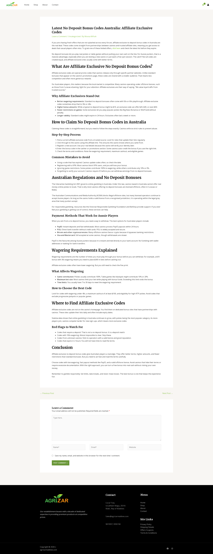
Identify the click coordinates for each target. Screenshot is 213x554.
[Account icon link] (208, 5)
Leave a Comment (59, 36)
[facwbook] (168, 548)
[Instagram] (172, 548)
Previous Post (47, 393)
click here (116, 48)
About (44, 5)
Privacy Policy (145, 524)
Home (26, 5)
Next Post (167, 393)
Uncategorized (74, 36)
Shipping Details (147, 527)
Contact (55, 5)
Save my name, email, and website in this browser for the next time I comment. (87, 455)
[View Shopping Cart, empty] (203, 4)
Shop (36, 5)
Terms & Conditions (148, 533)
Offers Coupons (147, 530)
